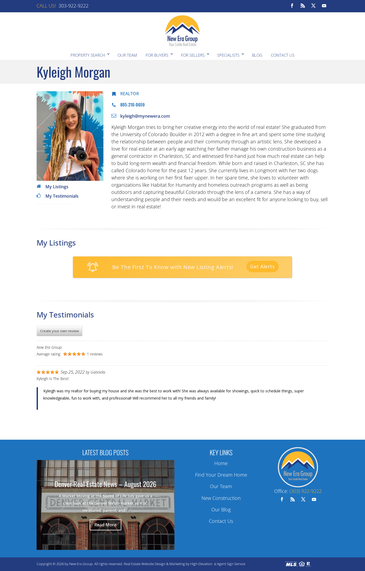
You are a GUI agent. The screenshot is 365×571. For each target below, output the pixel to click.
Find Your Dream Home (221, 475)
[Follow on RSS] (302, 5)
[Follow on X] (313, 5)
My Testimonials (62, 196)
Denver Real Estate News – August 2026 (105, 484)
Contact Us (282, 55)
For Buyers (157, 55)
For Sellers (193, 55)
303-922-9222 (73, 5)
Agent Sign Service (231, 563)
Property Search (88, 55)
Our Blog (221, 509)
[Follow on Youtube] (324, 5)
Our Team (127, 55)
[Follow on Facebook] (292, 5)
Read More (105, 525)
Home (221, 463)
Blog (257, 55)
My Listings (56, 187)
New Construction (221, 498)
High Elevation (201, 563)
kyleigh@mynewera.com (145, 116)
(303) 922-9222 (305, 491)
